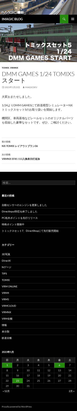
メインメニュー (72, 19)
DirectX (6, 260)
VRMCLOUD (9, 305)
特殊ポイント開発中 (13, 224)
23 (17, 380)
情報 (4, 325)
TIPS (4, 273)
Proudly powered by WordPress (17, 406)
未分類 (5, 331)
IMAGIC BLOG (12, 19)
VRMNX (14, 67)
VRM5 (5, 299)
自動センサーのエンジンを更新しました (24, 204)
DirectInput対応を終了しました (19, 211)
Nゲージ (6, 267)
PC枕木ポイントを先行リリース (20, 217)
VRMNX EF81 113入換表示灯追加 (21, 156)
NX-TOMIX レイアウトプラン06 (20, 143)
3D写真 (6, 254)
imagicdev (31, 87)
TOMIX (5, 67)
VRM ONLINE (9, 286)
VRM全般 (7, 318)
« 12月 (6, 391)
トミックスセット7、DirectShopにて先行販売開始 (30, 230)
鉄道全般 (7, 337)
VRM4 (5, 292)
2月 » (71, 391)
